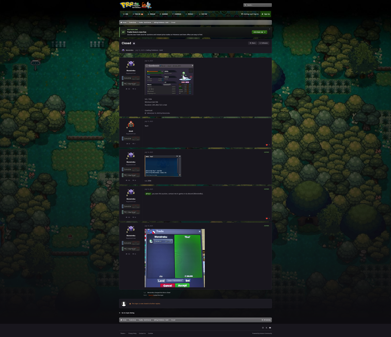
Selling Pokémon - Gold (154, 50)
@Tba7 (148, 194)
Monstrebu (129, 50)
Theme (122, 333)
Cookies (150, 333)
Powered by (262, 333)
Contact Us (142, 333)
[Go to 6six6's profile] (131, 124)
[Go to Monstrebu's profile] (123, 50)
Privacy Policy (132, 333)
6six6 (131, 131)
